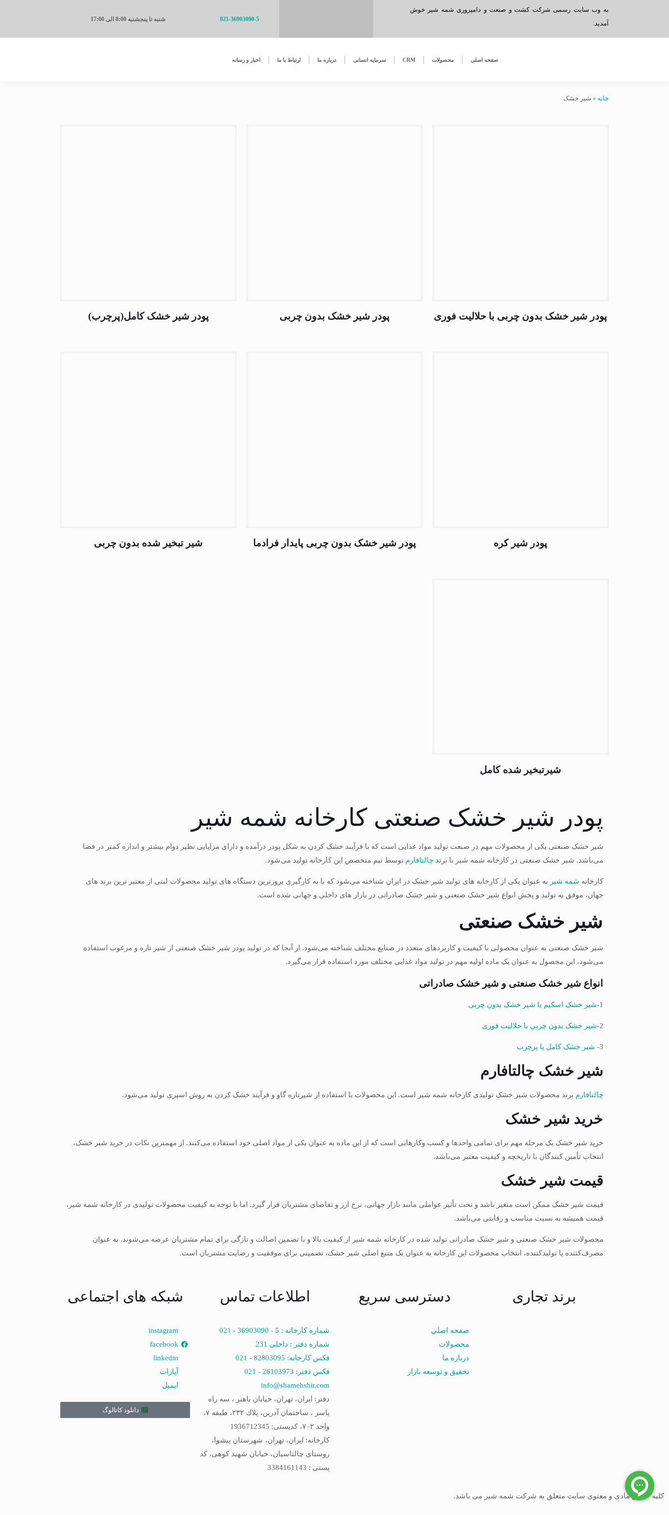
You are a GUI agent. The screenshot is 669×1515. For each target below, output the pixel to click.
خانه (603, 98)
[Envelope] (304, 19)
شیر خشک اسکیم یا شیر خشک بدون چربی (532, 1005)
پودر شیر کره (521, 542)
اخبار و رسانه (246, 60)
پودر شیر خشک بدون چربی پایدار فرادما (334, 542)
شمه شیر (564, 881)
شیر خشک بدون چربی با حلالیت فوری (539, 1026)
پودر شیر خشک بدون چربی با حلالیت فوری (520, 316)
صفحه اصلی (484, 60)
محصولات (443, 60)
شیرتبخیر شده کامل (520, 769)
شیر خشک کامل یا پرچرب (556, 1047)
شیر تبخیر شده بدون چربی (148, 542)
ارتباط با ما (289, 60)
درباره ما (326, 60)
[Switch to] (95, 59)
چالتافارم (419, 860)
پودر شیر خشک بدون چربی (335, 316)
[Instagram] (326, 19)
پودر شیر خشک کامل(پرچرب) (148, 316)
